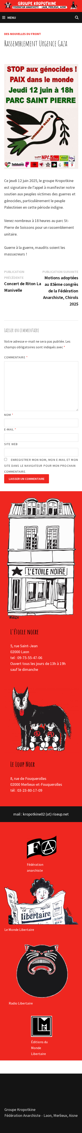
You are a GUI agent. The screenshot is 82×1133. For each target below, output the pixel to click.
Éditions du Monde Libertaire (39, 1048)
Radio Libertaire (21, 1003)
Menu (11, 17)
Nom (8, 415)
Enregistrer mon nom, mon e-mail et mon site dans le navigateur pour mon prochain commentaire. (41, 466)
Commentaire (16, 357)
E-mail (10, 429)
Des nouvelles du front (22, 34)
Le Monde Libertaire (19, 929)
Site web (11, 444)
